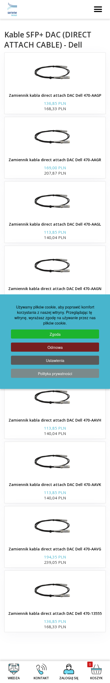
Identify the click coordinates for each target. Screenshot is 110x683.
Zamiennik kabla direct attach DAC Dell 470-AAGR (55, 159)
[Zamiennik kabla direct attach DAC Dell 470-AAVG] (55, 525)
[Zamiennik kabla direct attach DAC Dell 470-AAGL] (55, 200)
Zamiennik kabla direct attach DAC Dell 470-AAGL (55, 224)
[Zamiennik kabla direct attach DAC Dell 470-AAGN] (55, 265)
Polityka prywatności (55, 373)
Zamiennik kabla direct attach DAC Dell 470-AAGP (55, 95)
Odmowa (55, 347)
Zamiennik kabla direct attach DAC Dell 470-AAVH (55, 420)
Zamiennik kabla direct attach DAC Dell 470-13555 (55, 613)
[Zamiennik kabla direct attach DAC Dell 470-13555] (55, 589)
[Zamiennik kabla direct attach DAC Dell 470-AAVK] (55, 461)
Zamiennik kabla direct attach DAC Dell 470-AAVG (55, 548)
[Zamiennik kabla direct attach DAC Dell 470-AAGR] (55, 136)
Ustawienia (55, 360)
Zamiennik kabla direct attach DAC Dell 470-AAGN (54, 288)
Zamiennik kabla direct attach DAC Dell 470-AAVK (55, 484)
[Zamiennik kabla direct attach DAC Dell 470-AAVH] (55, 396)
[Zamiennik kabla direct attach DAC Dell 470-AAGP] (55, 71)
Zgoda (55, 334)
